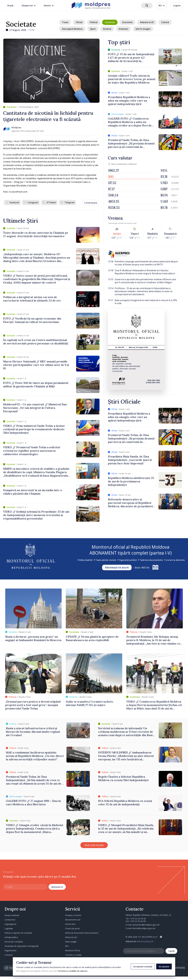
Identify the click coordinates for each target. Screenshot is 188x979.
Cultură (165, 22)
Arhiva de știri (71, 937)
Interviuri (123, 28)
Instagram (33, 202)
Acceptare (164, 966)
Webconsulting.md (145, 941)
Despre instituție (12, 915)
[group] (145, 56)
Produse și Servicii (73, 915)
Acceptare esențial (142, 966)
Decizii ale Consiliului (14, 941)
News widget (71, 941)
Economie (127, 22)
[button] (176, 65)
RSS (67, 946)
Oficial (79, 22)
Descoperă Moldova (72, 28)
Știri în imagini (143, 28)
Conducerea (10, 919)
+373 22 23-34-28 (138, 918)
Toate (65, 22)
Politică (93, 22)
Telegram (69, 202)
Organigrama (10, 924)
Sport (93, 28)
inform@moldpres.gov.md (143, 928)
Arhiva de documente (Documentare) (81, 933)
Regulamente (10, 950)
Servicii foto (70, 924)
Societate (21, 24)
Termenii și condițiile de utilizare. (72, 971)
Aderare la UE (147, 22)
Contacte (9, 955)
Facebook (14, 202)
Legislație (9, 928)
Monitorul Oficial (72, 950)
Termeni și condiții (73, 955)
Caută (171, 950)
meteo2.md (131, 223)
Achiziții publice (11, 937)
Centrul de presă (72, 928)
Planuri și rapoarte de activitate (18, 933)
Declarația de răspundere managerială (22, 946)
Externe (107, 28)
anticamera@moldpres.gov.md (145, 924)
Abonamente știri (72, 919)
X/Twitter (51, 202)
